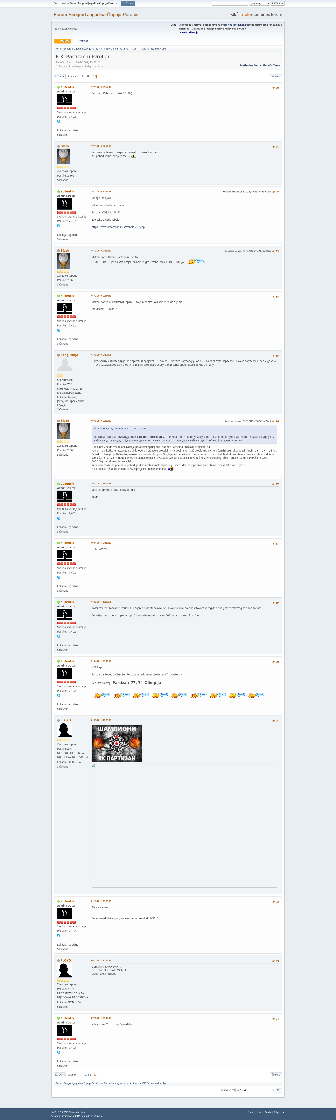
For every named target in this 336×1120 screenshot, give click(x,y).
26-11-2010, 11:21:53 (101, 191)
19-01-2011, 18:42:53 (101, 483)
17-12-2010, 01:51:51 (101, 354)
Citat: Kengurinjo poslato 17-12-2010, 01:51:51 (121, 428)
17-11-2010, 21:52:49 (101, 86)
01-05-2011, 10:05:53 (101, 720)
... (85, 76)
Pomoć (251, 1112)
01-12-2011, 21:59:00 (101, 901)
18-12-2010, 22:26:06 (101, 420)
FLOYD (66, 720)
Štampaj (276, 76)
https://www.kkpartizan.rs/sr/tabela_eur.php (118, 227)
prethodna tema (250, 65)
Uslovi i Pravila (264, 1112)
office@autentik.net (232, 24)
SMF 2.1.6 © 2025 (59, 1112)
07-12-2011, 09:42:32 (101, 1017)
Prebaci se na (227, 1089)
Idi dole (59, 76)
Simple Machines (77, 1112)
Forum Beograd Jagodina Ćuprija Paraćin (96, 14)
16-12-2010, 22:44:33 (101, 295)
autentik (67, 87)
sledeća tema (271, 65)
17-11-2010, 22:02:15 (101, 145)
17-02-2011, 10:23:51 (101, 601)
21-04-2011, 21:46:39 (101, 661)
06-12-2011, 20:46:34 (101, 960)
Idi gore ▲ (279, 1112)
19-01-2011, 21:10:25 (101, 542)
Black (65, 146)
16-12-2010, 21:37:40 (101, 250)
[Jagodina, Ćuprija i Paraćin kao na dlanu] (58, 125)
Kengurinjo (69, 355)
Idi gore (60, 1074)
